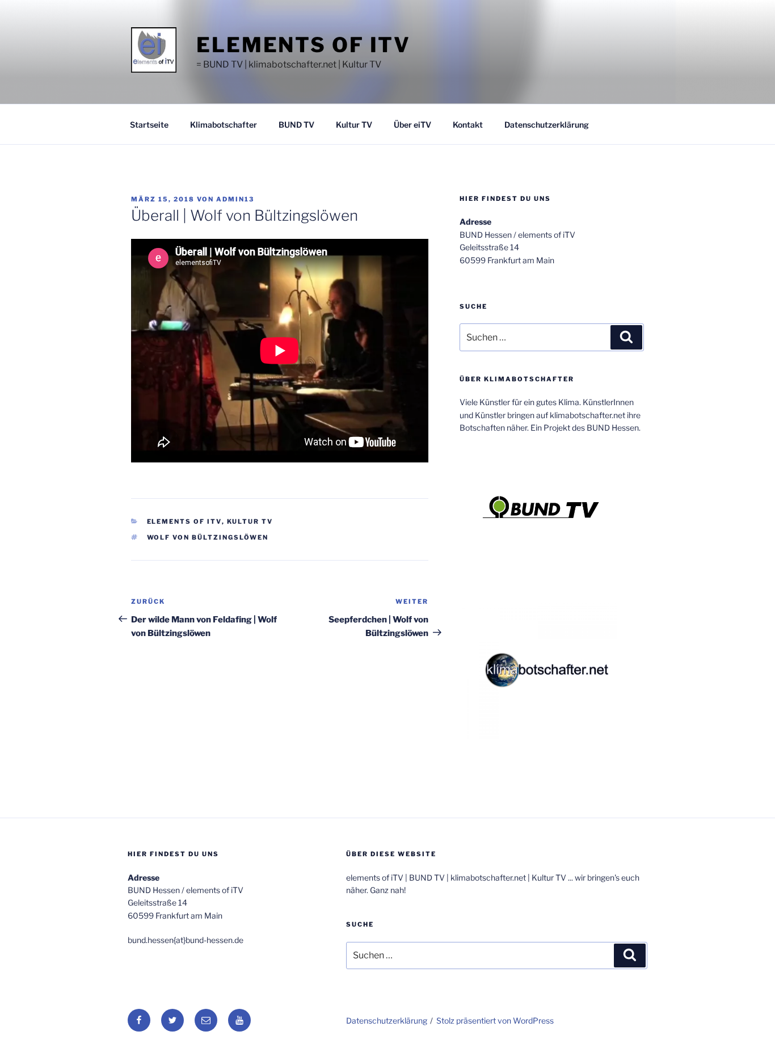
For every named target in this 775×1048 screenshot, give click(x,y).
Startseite (149, 124)
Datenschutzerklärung (546, 124)
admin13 (235, 199)
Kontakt (468, 124)
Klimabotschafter (223, 124)
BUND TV (296, 124)
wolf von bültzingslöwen (208, 537)
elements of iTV (303, 44)
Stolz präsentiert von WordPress (495, 1020)
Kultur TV (354, 124)
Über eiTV (412, 124)
